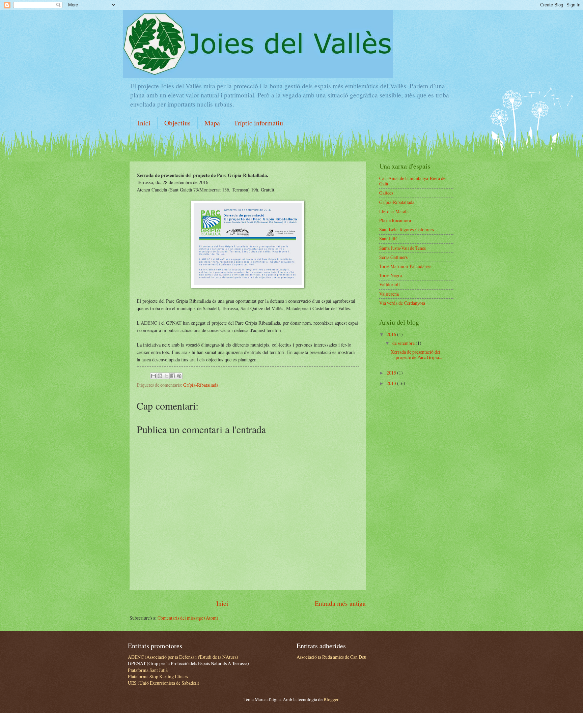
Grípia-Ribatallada (200, 385)
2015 (392, 372)
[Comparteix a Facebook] (172, 376)
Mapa (212, 122)
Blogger (331, 699)
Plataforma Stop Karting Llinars (158, 676)
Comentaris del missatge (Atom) (188, 618)
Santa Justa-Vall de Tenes (402, 248)
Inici (144, 122)
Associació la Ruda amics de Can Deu (331, 657)
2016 (392, 334)
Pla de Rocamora (395, 220)
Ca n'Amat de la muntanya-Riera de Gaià (412, 181)
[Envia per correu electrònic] (153, 376)
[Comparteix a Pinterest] (179, 376)
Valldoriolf (389, 284)
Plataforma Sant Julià (148, 670)
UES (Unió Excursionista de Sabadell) (163, 683)
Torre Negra (390, 275)
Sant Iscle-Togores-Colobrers (406, 229)
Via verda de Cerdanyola (402, 303)
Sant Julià (388, 238)
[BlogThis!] (160, 376)
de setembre (404, 343)
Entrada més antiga (340, 603)
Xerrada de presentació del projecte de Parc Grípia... (416, 355)
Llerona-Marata (394, 211)
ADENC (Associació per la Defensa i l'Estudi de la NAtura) (183, 657)
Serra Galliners (393, 257)
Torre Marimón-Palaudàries (405, 266)
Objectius (177, 122)
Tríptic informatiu (258, 122)
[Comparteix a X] (166, 376)
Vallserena (389, 294)
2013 (392, 383)
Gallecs (386, 192)
